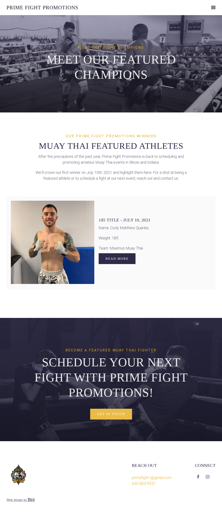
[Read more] (52, 243)
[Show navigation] (212, 7)
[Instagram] (207, 477)
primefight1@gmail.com (151, 477)
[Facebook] (198, 477)
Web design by (17, 500)
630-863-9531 (144, 483)
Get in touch (111, 414)
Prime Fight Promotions (42, 7)
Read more (117, 258)
